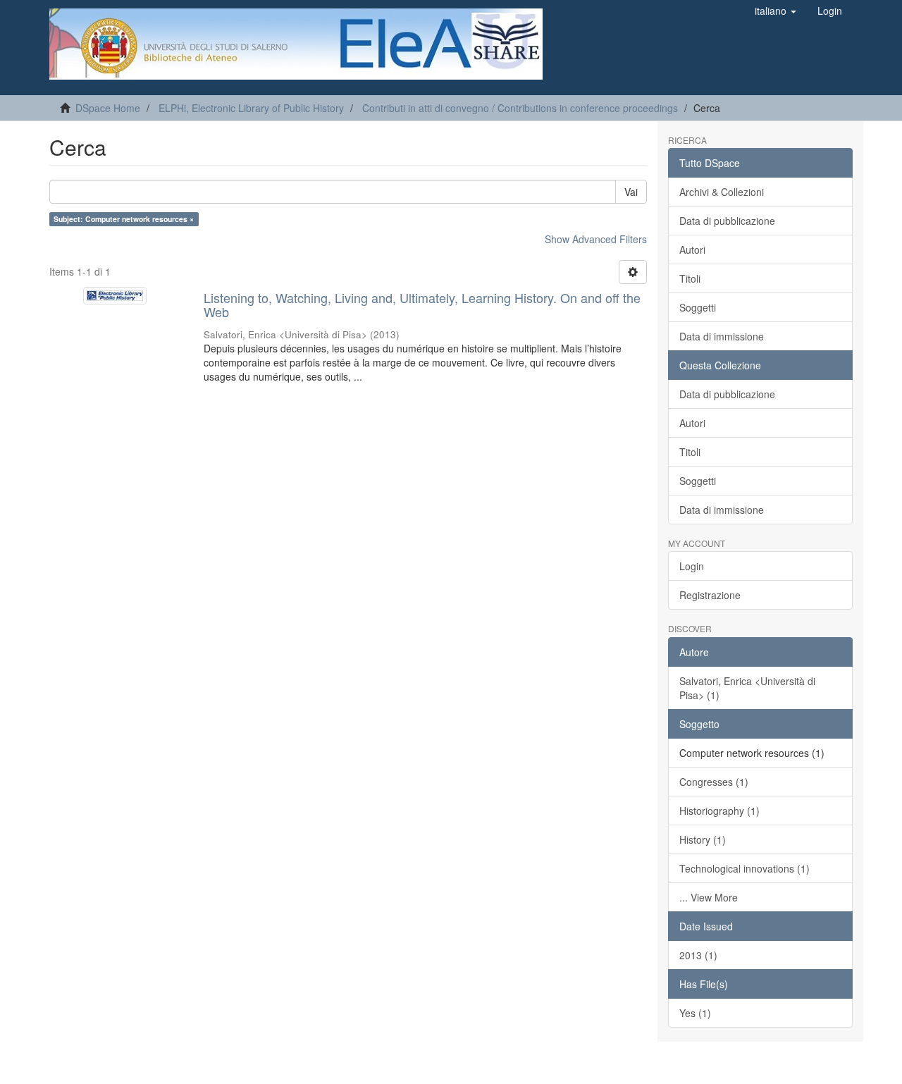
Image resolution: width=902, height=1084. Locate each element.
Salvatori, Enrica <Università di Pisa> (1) (747, 688)
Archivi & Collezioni (721, 192)
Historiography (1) (719, 810)
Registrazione (710, 595)
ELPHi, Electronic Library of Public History (251, 108)
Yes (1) (695, 1013)
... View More (708, 897)
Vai (631, 192)
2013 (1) (698, 955)
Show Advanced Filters (596, 239)
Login (691, 566)
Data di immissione (721, 336)
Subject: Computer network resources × (124, 219)
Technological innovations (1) (744, 868)
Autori (692, 249)
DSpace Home (107, 108)
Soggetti (697, 307)
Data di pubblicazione (727, 221)
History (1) (702, 839)
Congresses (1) (713, 782)
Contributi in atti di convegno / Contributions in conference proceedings (520, 108)
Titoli (689, 278)
